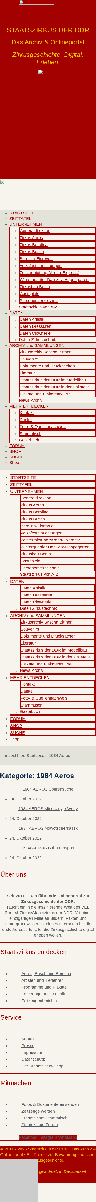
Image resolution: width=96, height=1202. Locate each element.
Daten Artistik (32, 319)
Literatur (27, 373)
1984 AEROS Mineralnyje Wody (48, 808)
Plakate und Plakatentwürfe (45, 394)
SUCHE (16, 457)
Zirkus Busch (32, 251)
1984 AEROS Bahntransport (48, 848)
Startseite (35, 755)
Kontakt (27, 412)
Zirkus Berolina (34, 244)
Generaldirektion (35, 230)
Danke (26, 419)
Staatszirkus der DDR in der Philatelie (55, 387)
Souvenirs (29, 359)
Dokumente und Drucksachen (47, 366)
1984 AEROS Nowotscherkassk (48, 828)
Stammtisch (30, 433)
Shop (14, 462)
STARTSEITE (22, 213)
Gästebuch (29, 440)
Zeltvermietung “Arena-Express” (49, 272)
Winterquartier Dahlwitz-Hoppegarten (54, 279)
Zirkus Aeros (31, 237)
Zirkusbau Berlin (35, 286)
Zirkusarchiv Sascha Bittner (45, 352)
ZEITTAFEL (20, 218)
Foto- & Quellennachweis (43, 426)
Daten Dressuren (35, 326)
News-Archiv (30, 400)
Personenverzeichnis (39, 300)
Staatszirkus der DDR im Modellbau (53, 380)
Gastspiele (29, 293)
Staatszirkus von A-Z (38, 307)
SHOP (15, 451)
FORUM (17, 445)
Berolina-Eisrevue (36, 258)
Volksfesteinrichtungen (41, 265)
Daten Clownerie (35, 333)
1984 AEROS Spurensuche (48, 789)
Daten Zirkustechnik (37, 339)
